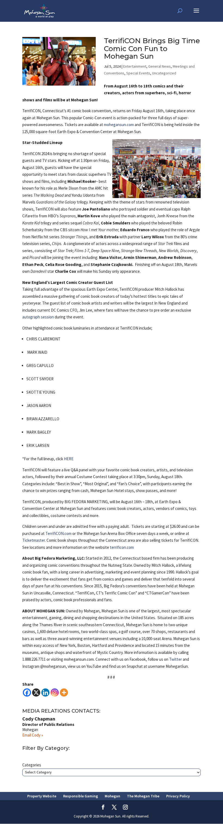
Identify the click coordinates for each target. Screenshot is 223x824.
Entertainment (134, 66)
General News (159, 66)
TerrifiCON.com (58, 533)
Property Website (41, 796)
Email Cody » (32, 735)
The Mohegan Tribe (143, 796)
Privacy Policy (178, 796)
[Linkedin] (45, 692)
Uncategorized (164, 73)
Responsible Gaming (80, 796)
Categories (31, 764)
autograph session (38, 316)
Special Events (138, 73)
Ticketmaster (33, 540)
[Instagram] (55, 692)
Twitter (175, 659)
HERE (68, 458)
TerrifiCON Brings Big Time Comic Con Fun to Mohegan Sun (152, 48)
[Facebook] (27, 692)
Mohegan (112, 796)
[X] (36, 692)
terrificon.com (122, 547)
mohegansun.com (119, 124)
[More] (64, 692)
